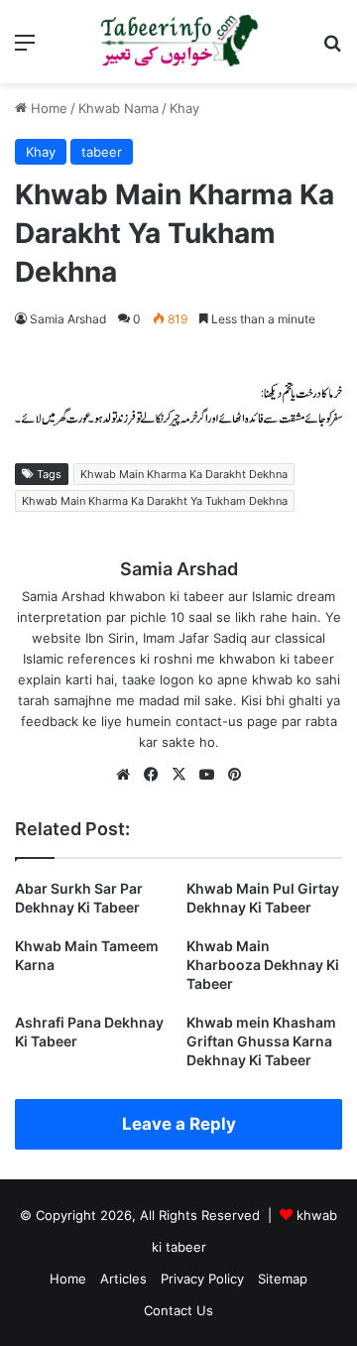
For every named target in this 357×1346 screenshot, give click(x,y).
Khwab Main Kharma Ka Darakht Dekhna (184, 474)
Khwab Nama (118, 108)
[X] (178, 775)
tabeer (101, 152)
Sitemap (282, 1278)
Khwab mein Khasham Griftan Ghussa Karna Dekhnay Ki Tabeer (261, 1041)
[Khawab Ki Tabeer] (178, 41)
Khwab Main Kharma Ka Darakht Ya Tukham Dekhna (155, 501)
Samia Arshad (68, 318)
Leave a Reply (179, 1124)
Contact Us (178, 1310)
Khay (184, 108)
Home (47, 108)
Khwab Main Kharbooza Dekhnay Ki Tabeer (262, 964)
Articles (123, 1278)
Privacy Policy (202, 1278)
